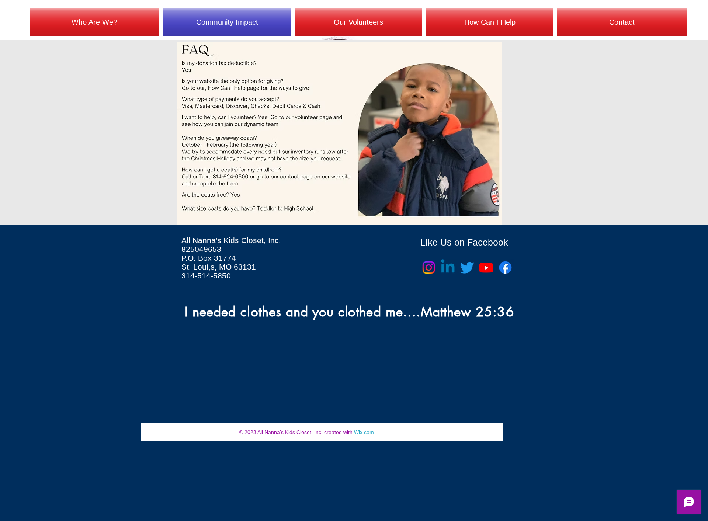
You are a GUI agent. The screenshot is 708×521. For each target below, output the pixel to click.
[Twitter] (467, 267)
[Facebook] (505, 267)
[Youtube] (486, 267)
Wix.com (364, 432)
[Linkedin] (448, 267)
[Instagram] (428, 267)
